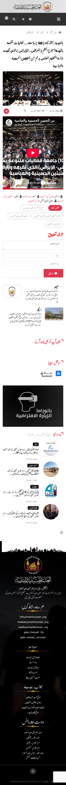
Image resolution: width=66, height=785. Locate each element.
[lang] (6, 18)
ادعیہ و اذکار (33, 672)
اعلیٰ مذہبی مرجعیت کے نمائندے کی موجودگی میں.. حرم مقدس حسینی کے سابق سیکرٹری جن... (21, 514)
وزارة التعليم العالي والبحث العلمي (47, 216)
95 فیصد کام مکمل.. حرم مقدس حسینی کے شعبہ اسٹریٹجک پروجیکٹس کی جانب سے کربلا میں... (23, 472)
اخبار (41, 32)
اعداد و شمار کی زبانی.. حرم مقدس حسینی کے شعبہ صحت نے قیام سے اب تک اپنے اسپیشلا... (21, 451)
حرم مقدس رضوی (33, 742)
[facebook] (30, 19)
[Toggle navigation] (58, 19)
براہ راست (33, 662)
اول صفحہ (53, 32)
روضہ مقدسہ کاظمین (33, 737)
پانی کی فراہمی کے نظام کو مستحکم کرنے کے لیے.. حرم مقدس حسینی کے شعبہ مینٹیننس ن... (21, 493)
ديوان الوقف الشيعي (33, 702)
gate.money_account (33, 637)
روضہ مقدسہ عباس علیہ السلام (33, 753)
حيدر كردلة (27, 196)
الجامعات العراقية (54, 224)
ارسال (50, 273)
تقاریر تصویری (33, 508)
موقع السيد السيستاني (33, 697)
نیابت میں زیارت (33, 657)
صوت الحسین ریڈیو (33, 677)
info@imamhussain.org (33, 617)
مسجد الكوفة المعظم (33, 758)
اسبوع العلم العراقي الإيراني (33, 208)
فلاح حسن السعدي (46, 196)
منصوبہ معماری (33, 465)
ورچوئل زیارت (33, 667)
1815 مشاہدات (36, 110)
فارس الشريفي (33, 201)
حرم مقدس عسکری (33, 748)
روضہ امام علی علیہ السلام (33, 732)
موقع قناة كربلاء (33, 712)
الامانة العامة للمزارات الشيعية (33, 707)
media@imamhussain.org (33, 627)
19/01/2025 (54, 110)
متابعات (34, 487)
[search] (13, 19)
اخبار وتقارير (30, 32)
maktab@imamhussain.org (33, 622)
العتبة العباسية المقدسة (19, 216)
